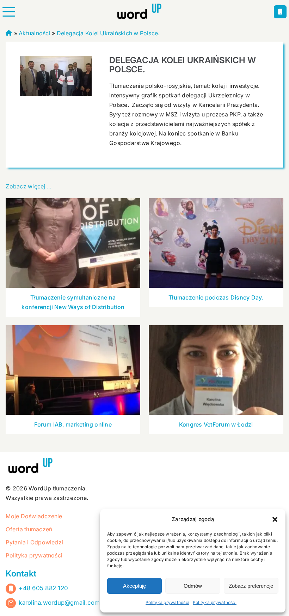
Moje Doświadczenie (34, 516)
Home (9, 32)
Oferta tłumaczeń (29, 529)
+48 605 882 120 (43, 588)
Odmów (193, 586)
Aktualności (34, 33)
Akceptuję (134, 586)
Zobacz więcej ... (28, 186)
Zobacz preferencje (251, 586)
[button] (274, 519)
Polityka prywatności (167, 602)
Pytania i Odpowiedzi (34, 542)
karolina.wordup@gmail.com (59, 602)
